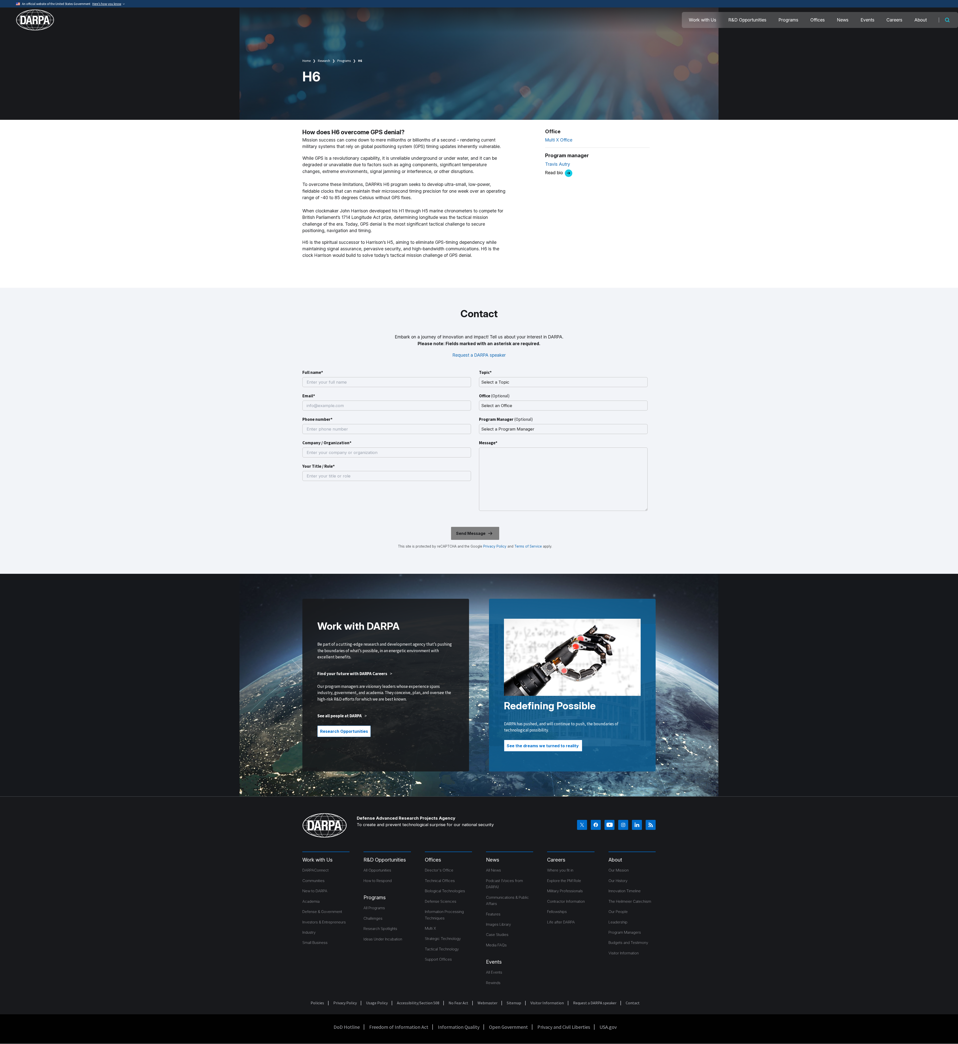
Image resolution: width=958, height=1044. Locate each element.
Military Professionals (565, 891)
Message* (488, 443)
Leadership (617, 922)
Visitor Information (623, 953)
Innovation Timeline (624, 891)
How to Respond (377, 880)
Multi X (430, 928)
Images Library (498, 924)
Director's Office (439, 870)
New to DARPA (314, 891)
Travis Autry (557, 164)
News (842, 19)
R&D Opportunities (747, 19)
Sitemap (514, 1002)
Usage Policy (377, 1002)
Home (306, 61)
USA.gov (608, 1027)
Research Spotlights (380, 928)
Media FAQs (496, 945)
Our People (618, 911)
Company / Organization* (327, 443)
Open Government (508, 1027)
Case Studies (497, 934)
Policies (317, 1002)
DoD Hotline (347, 1027)
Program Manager (506, 419)
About (920, 19)
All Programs (374, 907)
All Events (494, 972)
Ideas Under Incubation (382, 939)
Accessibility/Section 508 (418, 1002)
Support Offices (438, 959)
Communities (313, 880)
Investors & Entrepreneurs (324, 922)
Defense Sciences (440, 901)
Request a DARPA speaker (479, 355)
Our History (617, 880)
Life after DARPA (561, 922)
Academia (311, 901)
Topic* (485, 372)
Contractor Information (566, 901)
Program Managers (624, 932)
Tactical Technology (442, 949)
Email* (308, 396)
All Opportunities (377, 870)
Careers (894, 19)
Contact (633, 1002)
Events (867, 19)
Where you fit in (560, 870)
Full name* (312, 372)
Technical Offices (440, 880)
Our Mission (618, 870)
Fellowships (557, 911)
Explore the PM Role (564, 880)
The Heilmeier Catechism (629, 901)
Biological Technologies (445, 891)
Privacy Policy (494, 546)
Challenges (372, 918)
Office (494, 396)
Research (324, 61)
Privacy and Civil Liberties (563, 1027)
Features (493, 914)
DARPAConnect (315, 870)
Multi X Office (558, 140)
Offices (817, 19)
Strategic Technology (443, 938)
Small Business (315, 942)
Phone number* (317, 419)
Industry (309, 932)
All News (493, 870)
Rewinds (493, 982)
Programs (788, 19)
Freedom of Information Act (398, 1027)
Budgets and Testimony (628, 942)
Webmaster (487, 1002)
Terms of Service (527, 546)
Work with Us (702, 19)
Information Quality (458, 1027)
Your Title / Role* (318, 466)
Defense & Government (322, 911)
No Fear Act (458, 1002)
